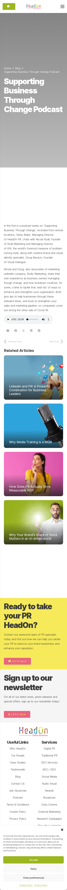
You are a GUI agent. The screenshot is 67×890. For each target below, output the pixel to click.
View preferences (33, 877)
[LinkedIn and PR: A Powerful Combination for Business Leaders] (33, 377)
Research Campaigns (49, 818)
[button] (62, 829)
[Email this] (8, 330)
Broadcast (49, 797)
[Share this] (16, 330)
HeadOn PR (14, 239)
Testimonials (18, 769)
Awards (49, 790)
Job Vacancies (18, 790)
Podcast (18, 797)
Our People (17, 755)
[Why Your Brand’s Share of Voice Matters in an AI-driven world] (33, 522)
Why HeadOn (18, 748)
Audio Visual (49, 783)
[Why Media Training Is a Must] (33, 426)
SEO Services (49, 762)
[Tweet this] (23, 330)
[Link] (33, 6)
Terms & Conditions (17, 804)
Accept (33, 859)
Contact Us (18, 783)
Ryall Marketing (16, 243)
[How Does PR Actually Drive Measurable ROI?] (33, 474)
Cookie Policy (26, 885)
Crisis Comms (49, 804)
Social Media (49, 776)
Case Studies (18, 762)
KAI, (9, 248)
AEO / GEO (49, 769)
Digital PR (49, 748)
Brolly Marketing (36, 273)
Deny (34, 868)
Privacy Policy (40, 885)
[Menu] (62, 6)
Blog (17, 776)
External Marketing (49, 811)
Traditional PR (49, 755)
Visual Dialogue (16, 262)
